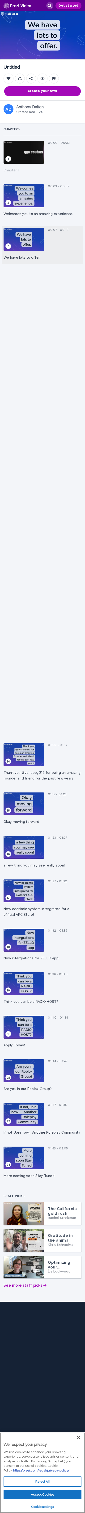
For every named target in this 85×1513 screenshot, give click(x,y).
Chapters (12, 129)
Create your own (42, 91)
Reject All (42, 1481)
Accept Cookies (42, 1494)
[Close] (78, 1437)
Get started (68, 5)
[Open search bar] (50, 5)
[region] (42, 1472)
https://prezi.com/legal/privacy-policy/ (41, 1470)
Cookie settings (42, 1507)
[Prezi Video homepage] (17, 6)
